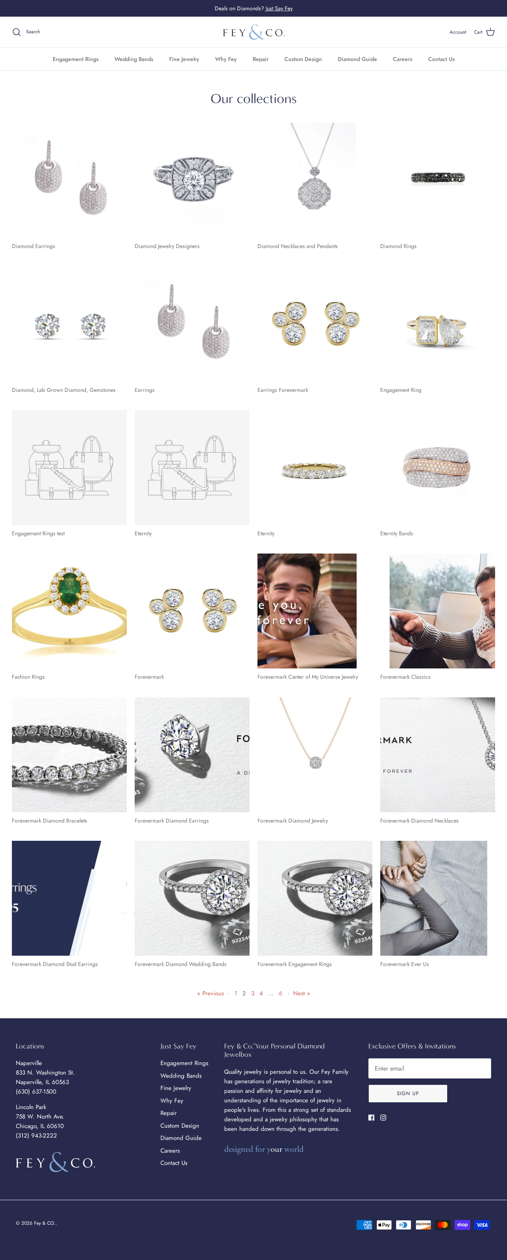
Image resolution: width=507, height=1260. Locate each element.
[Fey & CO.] (253, 32)
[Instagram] (383, 1118)
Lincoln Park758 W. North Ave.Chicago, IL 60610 (40, 1116)
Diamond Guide (357, 59)
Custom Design (303, 59)
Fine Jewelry (184, 59)
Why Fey (226, 59)
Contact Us (441, 59)
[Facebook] (371, 1118)
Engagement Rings (76, 59)
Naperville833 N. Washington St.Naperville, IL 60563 (45, 1072)
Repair (261, 59)
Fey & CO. (44, 1223)
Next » (301, 993)
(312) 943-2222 (36, 1135)
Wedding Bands (133, 59)
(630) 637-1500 (36, 1091)
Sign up (408, 1093)
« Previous (210, 993)
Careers (402, 59)
